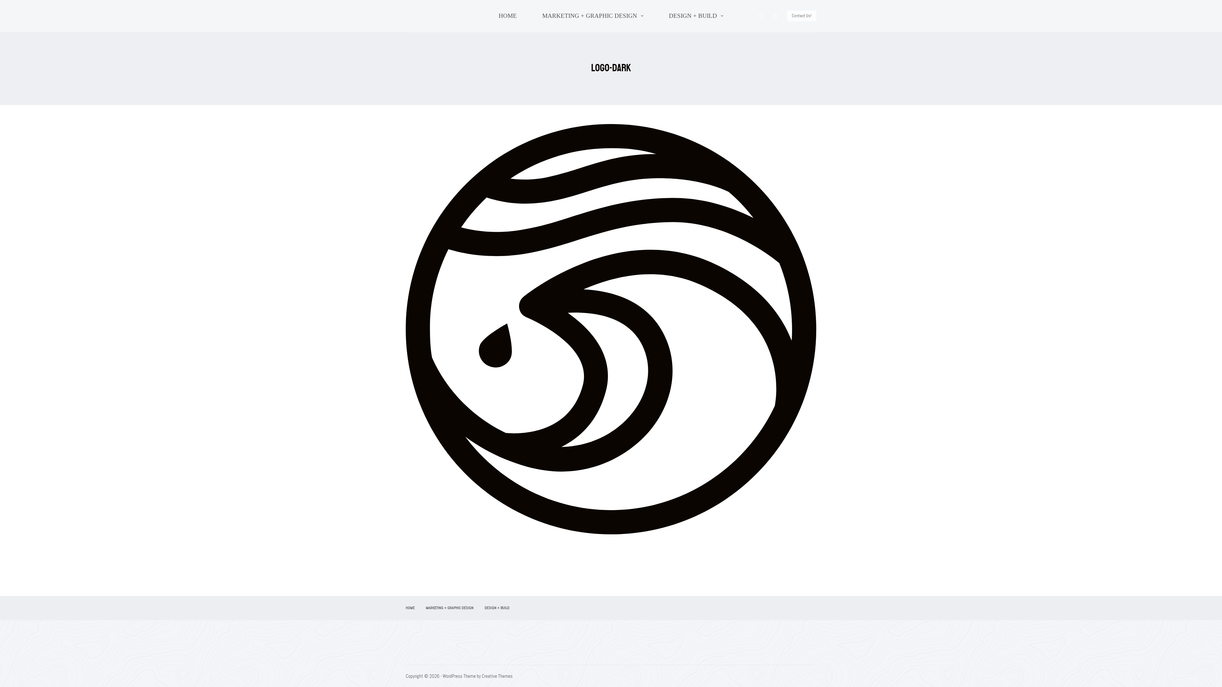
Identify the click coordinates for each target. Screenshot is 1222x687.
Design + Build (693, 15)
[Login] (775, 16)
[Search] (760, 16)
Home (508, 15)
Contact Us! (801, 15)
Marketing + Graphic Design (589, 15)
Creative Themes (497, 676)
